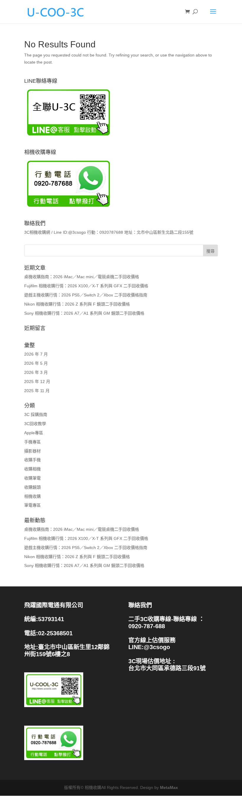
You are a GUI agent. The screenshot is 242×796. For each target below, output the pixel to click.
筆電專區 (32, 505)
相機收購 (32, 496)
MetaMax (169, 787)
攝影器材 (32, 451)
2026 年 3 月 (36, 372)
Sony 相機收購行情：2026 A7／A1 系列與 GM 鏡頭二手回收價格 (84, 313)
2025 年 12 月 (37, 381)
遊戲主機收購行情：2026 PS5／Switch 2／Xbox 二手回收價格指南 (85, 295)
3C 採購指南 (35, 414)
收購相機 (32, 469)
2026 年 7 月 (36, 354)
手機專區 (32, 442)
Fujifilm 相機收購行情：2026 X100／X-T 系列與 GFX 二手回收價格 (86, 285)
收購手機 (32, 459)
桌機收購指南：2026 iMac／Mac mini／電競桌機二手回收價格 (81, 276)
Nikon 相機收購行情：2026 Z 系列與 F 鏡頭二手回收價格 (77, 304)
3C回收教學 (35, 423)
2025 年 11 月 (37, 390)
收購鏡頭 (32, 487)
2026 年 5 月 (36, 363)
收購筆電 (32, 478)
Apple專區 (33, 432)
